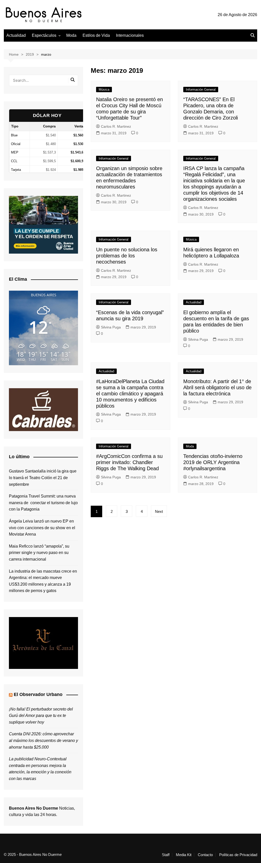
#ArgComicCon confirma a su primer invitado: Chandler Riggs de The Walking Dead (129, 462)
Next (159, 511)
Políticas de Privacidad (238, 855)
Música (104, 89)
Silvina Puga (111, 327)
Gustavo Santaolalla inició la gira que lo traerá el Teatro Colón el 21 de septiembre (42, 477)
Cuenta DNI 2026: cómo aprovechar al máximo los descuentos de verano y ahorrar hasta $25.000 (43, 740)
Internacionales (130, 35)
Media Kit (183, 855)
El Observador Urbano (38, 694)
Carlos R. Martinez (116, 126)
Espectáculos (44, 35)
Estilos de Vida (96, 35)
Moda (71, 35)
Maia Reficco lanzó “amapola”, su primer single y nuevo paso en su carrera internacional (39, 552)
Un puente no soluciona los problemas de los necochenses (126, 256)
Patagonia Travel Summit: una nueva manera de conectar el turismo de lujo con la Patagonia (43, 502)
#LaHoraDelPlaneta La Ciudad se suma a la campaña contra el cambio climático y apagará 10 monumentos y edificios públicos (130, 394)
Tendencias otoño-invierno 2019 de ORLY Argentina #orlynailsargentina (212, 462)
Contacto (205, 855)
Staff (165, 855)
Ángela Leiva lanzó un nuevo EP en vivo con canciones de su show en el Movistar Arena (42, 527)
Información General (201, 89)
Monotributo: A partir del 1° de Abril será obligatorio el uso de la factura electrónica (217, 387)
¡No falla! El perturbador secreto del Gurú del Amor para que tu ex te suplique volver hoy (41, 715)
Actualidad (16, 35)
